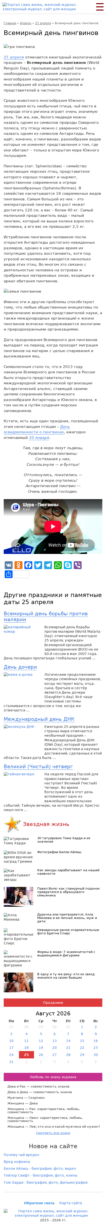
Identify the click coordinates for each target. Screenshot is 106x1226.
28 (68, 1055)
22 (82, 1048)
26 (41, 1055)
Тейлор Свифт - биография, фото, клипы (40, 1175)
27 (54, 1055)
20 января (39, 437)
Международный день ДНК (39, 719)
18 (26, 1048)
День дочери (20, 667)
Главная (10, 23)
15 (82, 1041)
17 (11, 1048)
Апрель (25, 23)
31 (11, 1062)
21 (68, 1048)
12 (41, 1041)
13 (54, 1041)
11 (26, 1041)
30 (95, 1055)
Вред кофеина (17, 1162)
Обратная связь (39, 1203)
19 (41, 1048)
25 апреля (43, 23)
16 (95, 1041)
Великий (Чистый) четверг (38, 766)
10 (11, 1041)
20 (54, 1048)
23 (95, 1048)
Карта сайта (70, 1203)
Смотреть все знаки (53, 1133)
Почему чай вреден (21, 1155)
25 (26, 1055)
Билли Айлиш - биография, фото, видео (40, 1168)
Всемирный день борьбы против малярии (46, 616)
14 (68, 1041)
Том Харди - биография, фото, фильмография (46, 1182)
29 (82, 1055)
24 (11, 1055)
